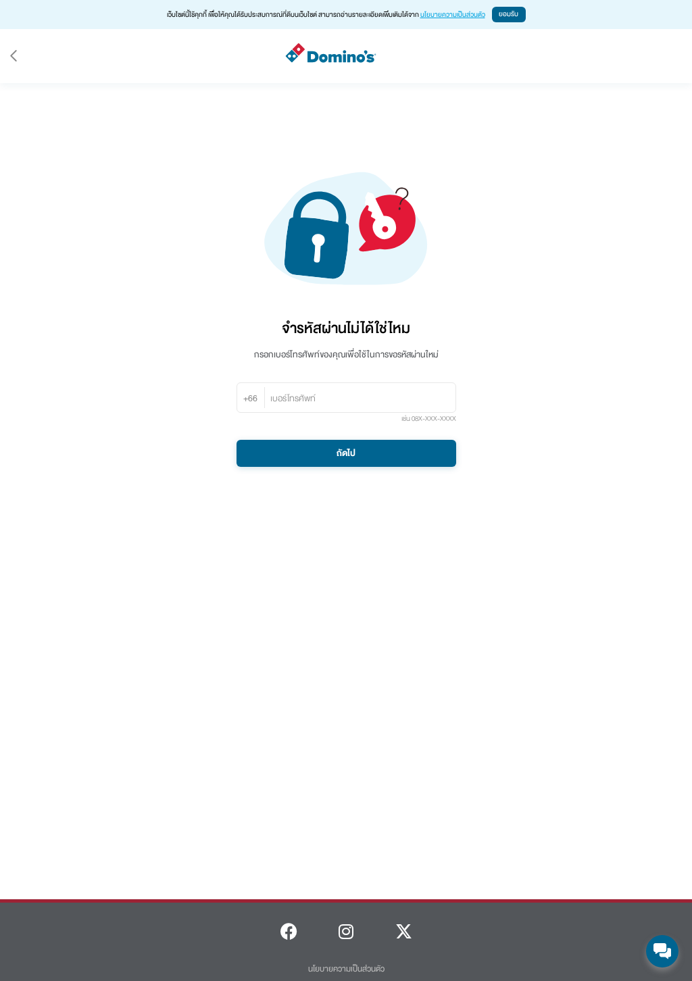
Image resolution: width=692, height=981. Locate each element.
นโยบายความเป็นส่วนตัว (452, 15)
